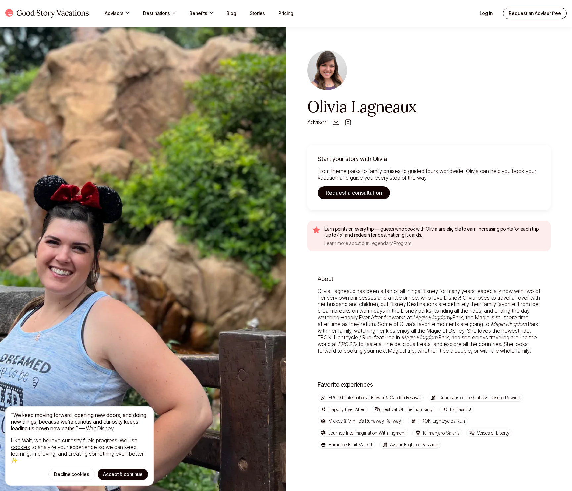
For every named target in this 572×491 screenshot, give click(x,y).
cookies (20, 447)
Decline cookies (71, 474)
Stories (257, 13)
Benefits (198, 13)
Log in (486, 13)
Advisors (114, 13)
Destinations (156, 13)
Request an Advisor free (535, 13)
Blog (231, 13)
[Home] (47, 13)
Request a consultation (354, 193)
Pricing (285, 13)
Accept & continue (123, 474)
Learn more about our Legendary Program (367, 243)
